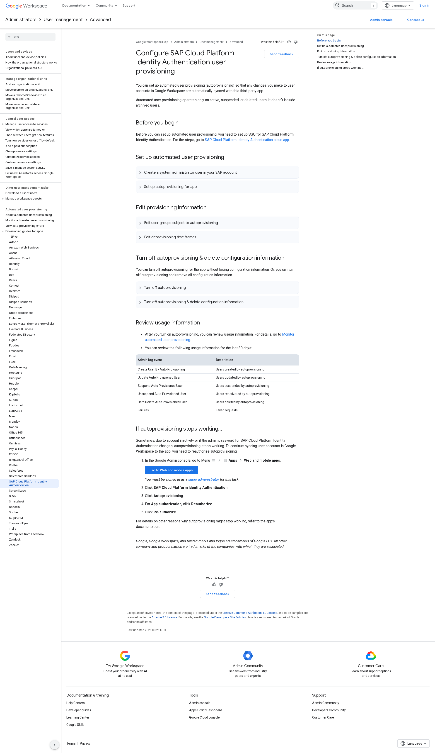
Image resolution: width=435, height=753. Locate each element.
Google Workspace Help (152, 42)
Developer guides (78, 710)
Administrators (20, 19)
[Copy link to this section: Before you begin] (183, 123)
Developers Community (329, 710)
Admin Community (325, 703)
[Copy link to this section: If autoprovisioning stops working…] (226, 429)
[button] (29, 124)
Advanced (100, 19)
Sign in (424, 5)
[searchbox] (30, 37)
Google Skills (75, 724)
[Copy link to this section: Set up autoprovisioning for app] (201, 186)
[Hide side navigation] (54, 744)
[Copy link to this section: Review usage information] (204, 323)
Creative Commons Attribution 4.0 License (249, 612)
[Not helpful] (295, 42)
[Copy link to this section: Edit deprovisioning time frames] (200, 237)
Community (104, 5)
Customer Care (323, 717)
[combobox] (355, 5)
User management (63, 19)
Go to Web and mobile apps (171, 470)
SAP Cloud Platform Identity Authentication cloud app (247, 140)
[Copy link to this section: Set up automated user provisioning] (228, 157)
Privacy (85, 743)
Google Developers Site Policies (225, 617)
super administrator (203, 479)
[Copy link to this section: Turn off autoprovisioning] (190, 287)
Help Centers (75, 703)
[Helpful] (288, 42)
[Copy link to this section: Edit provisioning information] (210, 208)
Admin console (381, 20)
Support (129, 5)
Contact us (415, 20)
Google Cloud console (204, 717)
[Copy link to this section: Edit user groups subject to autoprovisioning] (222, 222)
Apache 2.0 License (164, 617)
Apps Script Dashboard (205, 710)
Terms (71, 743)
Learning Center (77, 717)
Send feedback (281, 54)
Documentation (74, 5)
